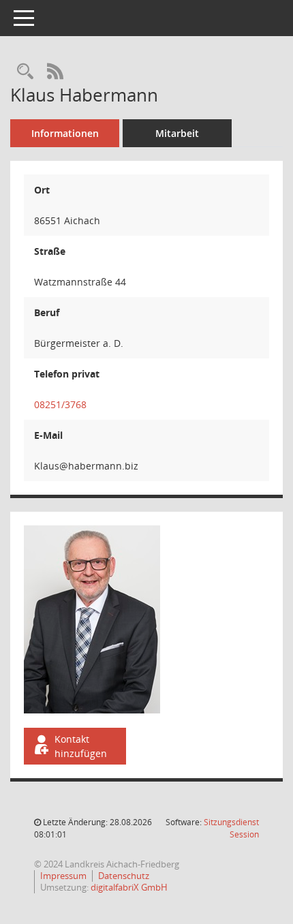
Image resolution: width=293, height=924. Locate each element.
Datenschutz (123, 875)
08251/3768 (60, 404)
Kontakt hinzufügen (81, 746)
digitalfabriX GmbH (129, 887)
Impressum (63, 875)
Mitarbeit (177, 133)
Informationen (65, 133)
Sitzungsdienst (231, 828)
